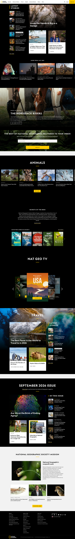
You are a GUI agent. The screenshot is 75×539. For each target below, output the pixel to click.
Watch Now (37, 223)
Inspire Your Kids (25, 520)
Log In (67, 1)
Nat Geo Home (25, 514)
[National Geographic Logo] (12, 537)
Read (32, 50)
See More (11, 53)
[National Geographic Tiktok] (63, 515)
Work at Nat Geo (40, 520)
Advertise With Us (26, 532)
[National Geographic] (4, 2)
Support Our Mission (26, 528)
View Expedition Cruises (17, 366)
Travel (22, 1)
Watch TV (24, 525)
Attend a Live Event (26, 516)
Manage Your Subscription (42, 519)
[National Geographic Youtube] (58, 515)
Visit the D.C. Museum (26, 523)
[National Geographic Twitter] (56, 515)
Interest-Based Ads (12, 520)
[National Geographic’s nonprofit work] (37, 470)
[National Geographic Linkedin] (60, 515)
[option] (9, 71)
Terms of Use (11, 514)
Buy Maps (24, 519)
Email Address (20, 138)
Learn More (33, 439)
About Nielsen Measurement (13, 522)
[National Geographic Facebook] (54, 515)
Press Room (25, 531)
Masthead (24, 529)
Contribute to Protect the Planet (43, 523)
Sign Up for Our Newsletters (42, 522)
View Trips (32, 366)
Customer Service (40, 516)
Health (26, 1)
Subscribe (24, 389)
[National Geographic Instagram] (52, 515)
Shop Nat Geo (25, 522)
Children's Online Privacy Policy (14, 519)
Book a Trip (25, 517)
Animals (9, 1)
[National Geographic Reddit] (65, 515)
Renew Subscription (41, 517)
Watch (52, 51)
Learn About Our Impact (27, 526)
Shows (39, 1)
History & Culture (16, 1)
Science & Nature (33, 1)
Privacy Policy (11, 516)
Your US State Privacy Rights (13, 517)
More (43, 1)
